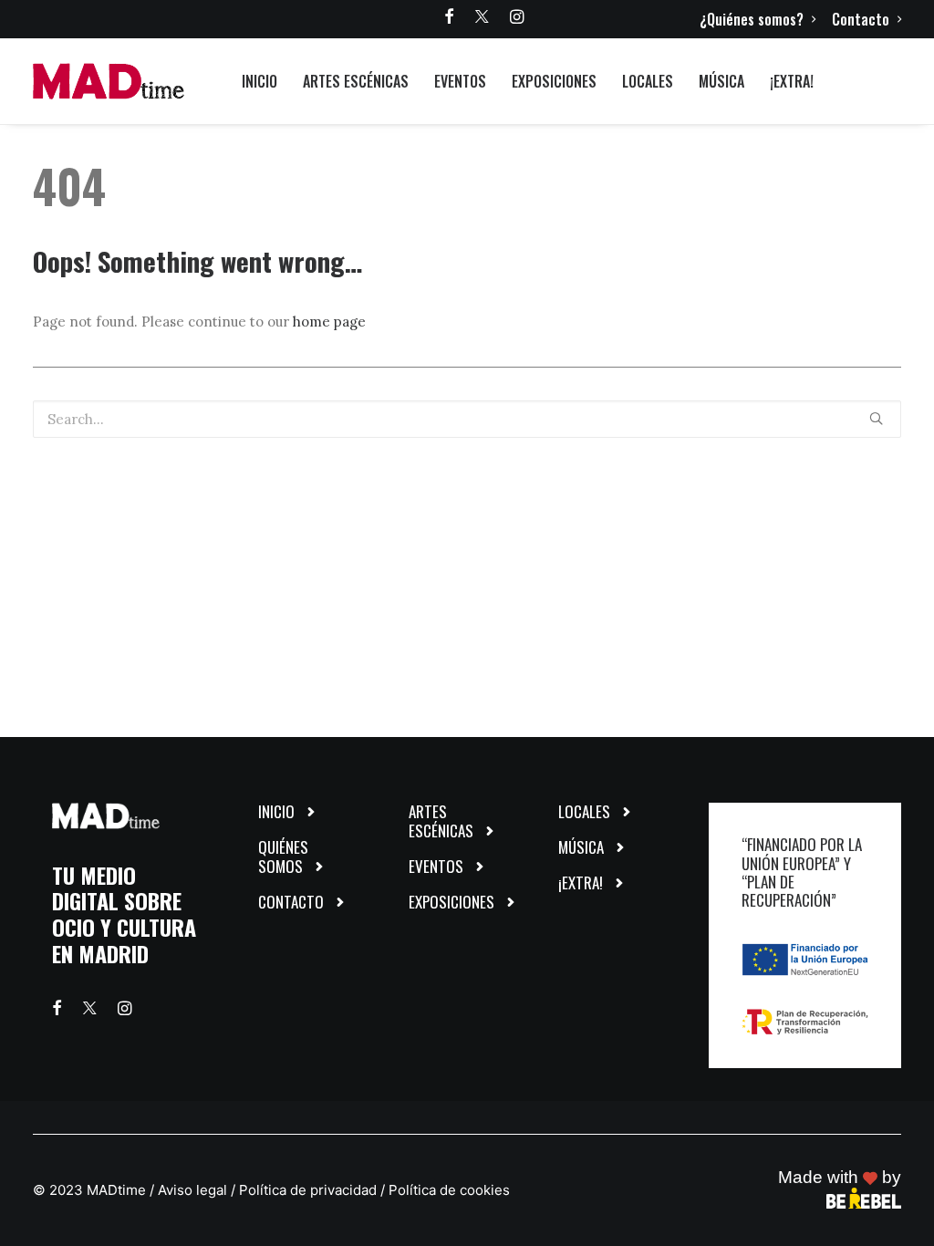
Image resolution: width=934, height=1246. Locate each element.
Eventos (460, 81)
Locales (647, 81)
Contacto (860, 19)
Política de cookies (449, 1190)
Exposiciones (554, 81)
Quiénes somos (283, 856)
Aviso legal (192, 1190)
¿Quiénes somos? (752, 19)
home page (329, 321)
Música (721, 81)
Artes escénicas (356, 81)
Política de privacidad (308, 1190)
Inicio (259, 81)
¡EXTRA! (792, 81)
